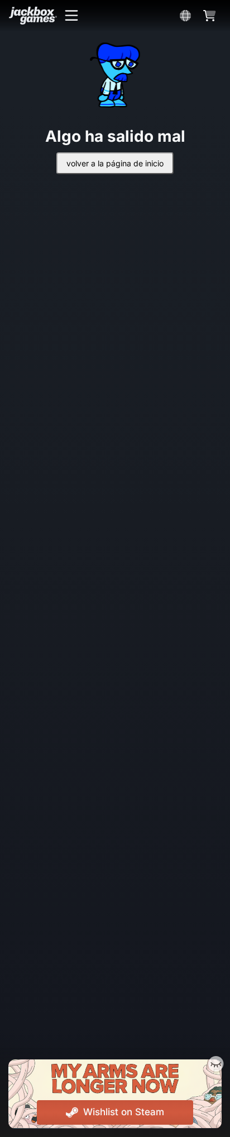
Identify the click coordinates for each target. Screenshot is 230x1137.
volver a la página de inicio (115, 163)
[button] (71, 15)
